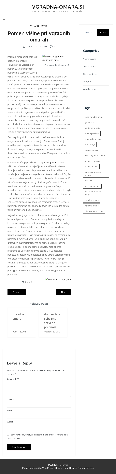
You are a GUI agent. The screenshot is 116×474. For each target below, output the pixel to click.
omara (88, 161)
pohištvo (89, 180)
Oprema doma (90, 74)
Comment (12, 379)
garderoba (89, 122)
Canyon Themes (85, 468)
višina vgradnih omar (94, 211)
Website (11, 422)
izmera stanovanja (93, 139)
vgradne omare (92, 205)
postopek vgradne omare (93, 193)
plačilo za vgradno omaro (93, 173)
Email (10, 410)
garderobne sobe (92, 128)
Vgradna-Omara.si (58, 7)
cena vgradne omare (94, 117)
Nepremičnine (89, 59)
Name (10, 399)
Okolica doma (89, 66)
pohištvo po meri (92, 186)
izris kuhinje (90, 144)
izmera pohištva (92, 133)
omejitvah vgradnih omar (50, 162)
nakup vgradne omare (95, 155)
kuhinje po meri (91, 150)
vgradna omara (92, 200)
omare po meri (91, 166)
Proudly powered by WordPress (37, 468)
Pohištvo (87, 81)
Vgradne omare (39, 26)
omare (29, 282)
